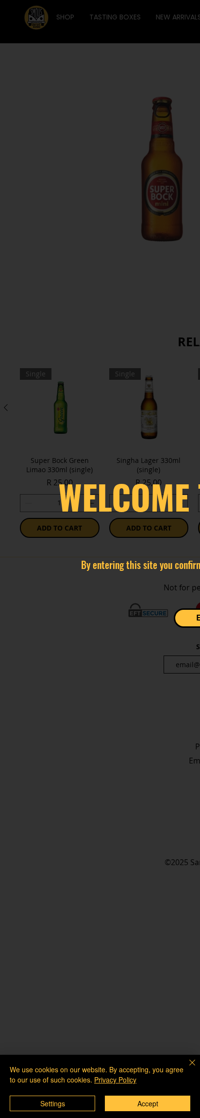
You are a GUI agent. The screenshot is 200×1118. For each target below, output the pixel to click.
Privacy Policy (115, 1079)
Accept (147, 1103)
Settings (52, 1103)
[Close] (186, 1068)
